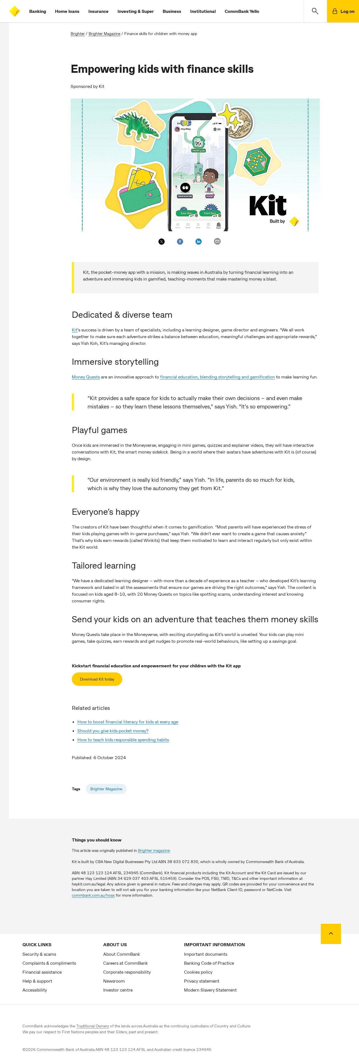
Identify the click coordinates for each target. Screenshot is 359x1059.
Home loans (67, 11)
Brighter (78, 33)
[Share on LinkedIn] (198, 242)
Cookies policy (198, 971)
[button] (315, 11)
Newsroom (114, 980)
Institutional (203, 11)
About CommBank (121, 954)
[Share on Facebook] (180, 242)
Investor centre (118, 989)
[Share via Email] (217, 241)
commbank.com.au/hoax (93, 895)
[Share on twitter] (161, 242)
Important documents (205, 954)
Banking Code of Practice (209, 963)
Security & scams (39, 954)
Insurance (98, 11)
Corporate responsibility (127, 971)
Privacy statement (201, 980)
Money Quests (86, 376)
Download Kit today (97, 679)
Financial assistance (42, 971)
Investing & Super (136, 11)
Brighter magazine (154, 850)
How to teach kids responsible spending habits (123, 739)
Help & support (37, 980)
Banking (37, 11)
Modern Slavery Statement (210, 989)
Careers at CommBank (125, 963)
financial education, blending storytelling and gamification (217, 376)
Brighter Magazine (104, 33)
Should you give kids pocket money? (112, 730)
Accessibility (34, 989)
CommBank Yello (242, 11)
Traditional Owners (92, 1025)
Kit (74, 329)
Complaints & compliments (49, 963)
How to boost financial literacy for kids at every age (127, 721)
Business (172, 11)
